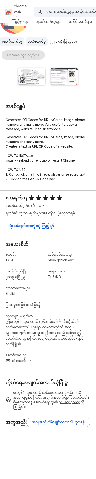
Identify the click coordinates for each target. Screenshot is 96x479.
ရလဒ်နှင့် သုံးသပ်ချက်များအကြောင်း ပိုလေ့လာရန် (40, 213)
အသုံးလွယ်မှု (37, 41)
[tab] (20, 21)
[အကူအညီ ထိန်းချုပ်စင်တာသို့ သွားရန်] (58, 422)
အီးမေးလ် (19, 361)
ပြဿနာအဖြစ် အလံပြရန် (23, 305)
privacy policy (69, 402)
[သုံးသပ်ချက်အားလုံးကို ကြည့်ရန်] (31, 226)
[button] (31, 77)
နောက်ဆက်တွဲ (12, 41)
